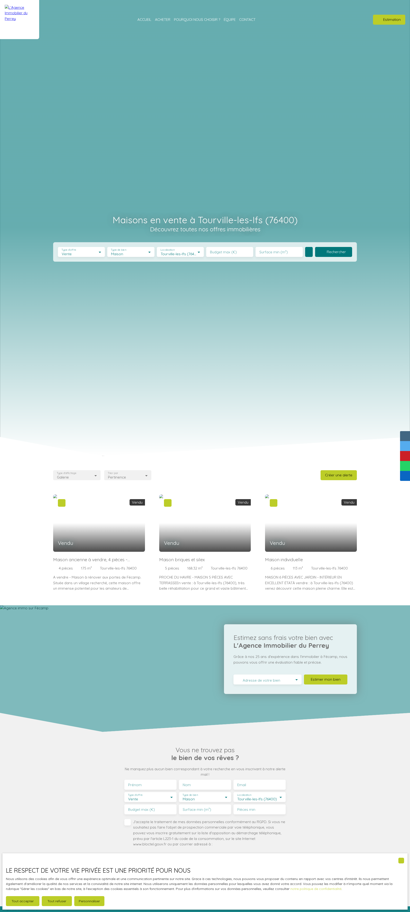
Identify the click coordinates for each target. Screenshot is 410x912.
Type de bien (118, 249)
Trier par (113, 473)
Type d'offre (68, 249)
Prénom (135, 785)
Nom (187, 785)
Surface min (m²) (273, 252)
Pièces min (246, 809)
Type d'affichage (66, 473)
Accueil (144, 19)
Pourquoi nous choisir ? (197, 19)
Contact (247, 19)
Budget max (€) (223, 252)
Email (241, 785)
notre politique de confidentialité (315, 889)
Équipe (230, 19)
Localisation (167, 249)
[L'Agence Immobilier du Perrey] (19, 19)
